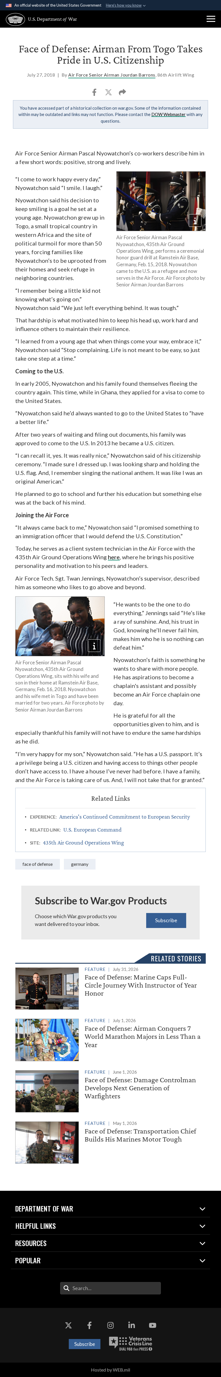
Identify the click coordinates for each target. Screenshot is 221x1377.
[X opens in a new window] (68, 1325)
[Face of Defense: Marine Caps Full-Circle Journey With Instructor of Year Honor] (110, 987)
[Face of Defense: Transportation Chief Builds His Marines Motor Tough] (110, 1141)
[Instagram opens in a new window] (110, 1325)
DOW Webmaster (168, 114)
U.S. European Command (92, 829)
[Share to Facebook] (95, 94)
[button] (211, 19)
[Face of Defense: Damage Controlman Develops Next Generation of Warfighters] (110, 1090)
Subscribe (166, 920)
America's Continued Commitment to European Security (124, 816)
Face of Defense (37, 864)
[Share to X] (109, 94)
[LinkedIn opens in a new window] (131, 1325)
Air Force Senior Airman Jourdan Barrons (111, 74)
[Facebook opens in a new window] (89, 1325)
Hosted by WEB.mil (110, 1369)
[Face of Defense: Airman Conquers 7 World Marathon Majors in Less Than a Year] (110, 1038)
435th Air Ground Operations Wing (83, 842)
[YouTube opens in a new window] (152, 1325)
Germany (79, 864)
